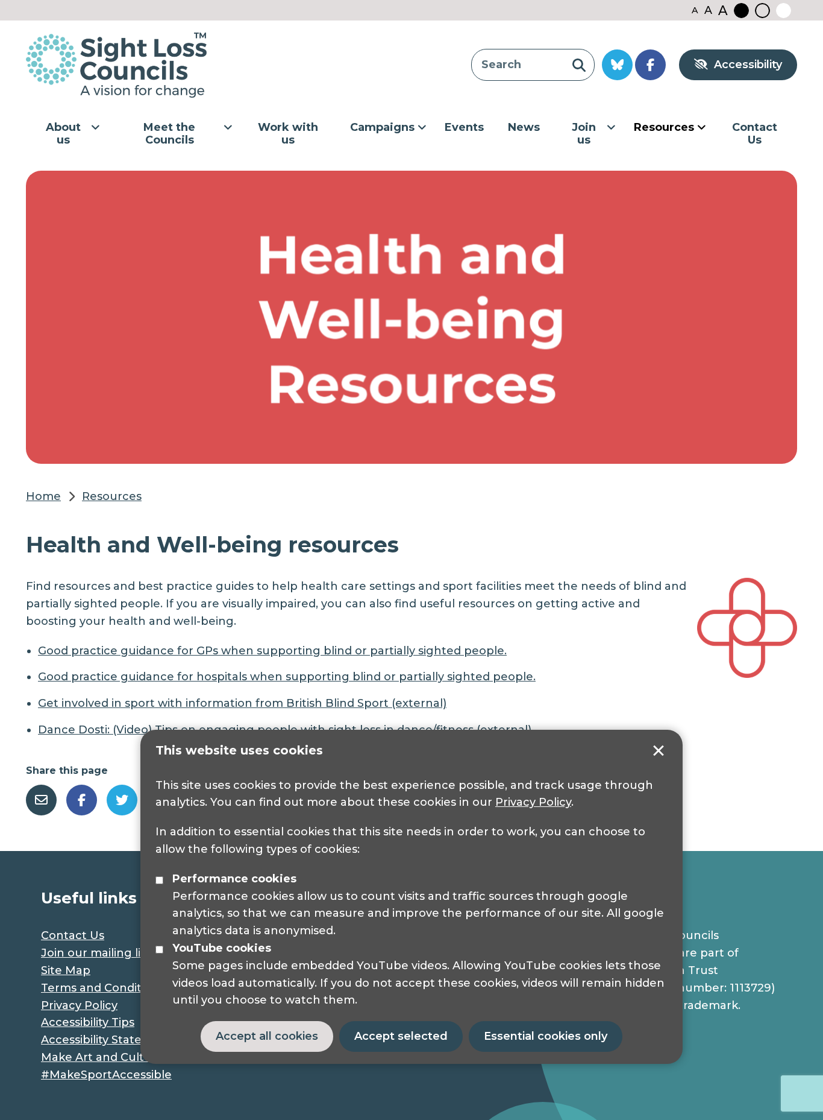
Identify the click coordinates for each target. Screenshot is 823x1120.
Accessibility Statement (107, 1039)
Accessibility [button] (748, 64)
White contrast (783, 10)
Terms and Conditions (102, 988)
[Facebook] (81, 800)
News (524, 127)
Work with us (288, 134)
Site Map (65, 970)
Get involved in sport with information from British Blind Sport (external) (242, 703)
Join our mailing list (96, 953)
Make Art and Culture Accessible (135, 1057)
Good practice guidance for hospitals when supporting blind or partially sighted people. (287, 676)
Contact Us (754, 134)
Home (43, 496)
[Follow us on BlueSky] (617, 64)
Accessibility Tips (87, 1022)
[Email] (41, 800)
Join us (584, 134)
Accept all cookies (267, 1036)
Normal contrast (762, 10)
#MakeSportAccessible (106, 1074)
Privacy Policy (533, 802)
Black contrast (741, 10)
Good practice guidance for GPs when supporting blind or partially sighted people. (272, 650)
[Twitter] (122, 800)
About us (63, 134)
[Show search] (578, 64)
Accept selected (658, 751)
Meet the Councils (169, 134)
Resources (664, 127)
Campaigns (382, 127)
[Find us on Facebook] (650, 64)
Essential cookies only (545, 1036)
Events (464, 127)
